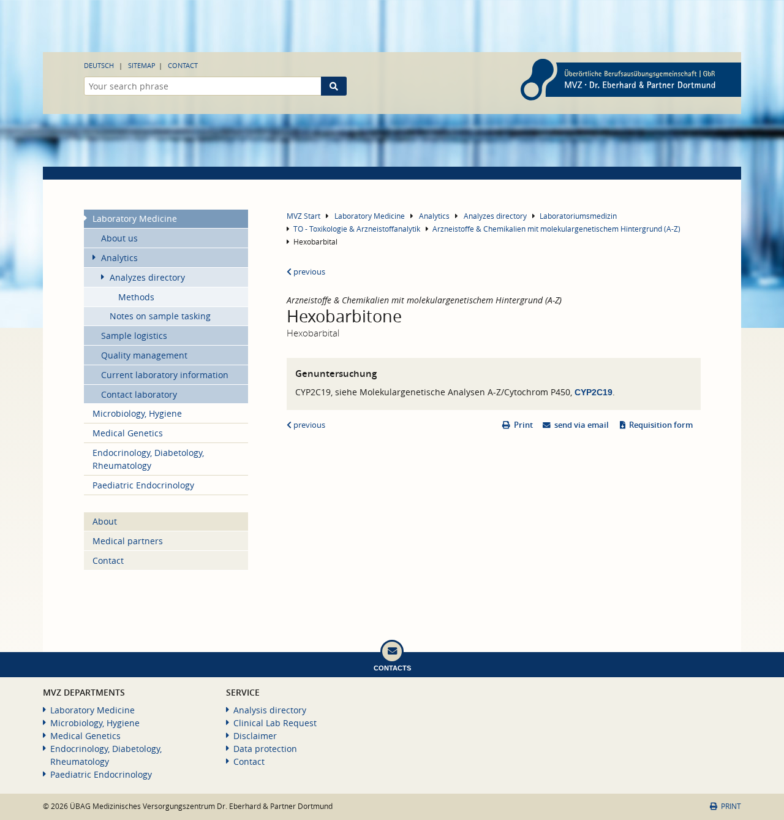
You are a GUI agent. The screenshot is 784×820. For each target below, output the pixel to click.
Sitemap (142, 65)
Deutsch (99, 65)
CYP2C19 (593, 392)
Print (523, 425)
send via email (581, 425)
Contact (183, 65)
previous (308, 272)
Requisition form (661, 425)
